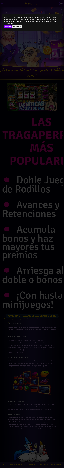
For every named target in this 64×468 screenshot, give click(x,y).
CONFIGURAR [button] (17, 26)
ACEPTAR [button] (8, 26)
